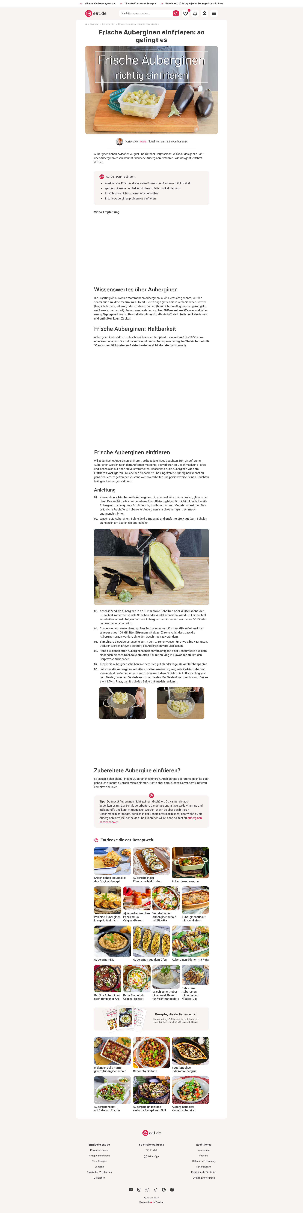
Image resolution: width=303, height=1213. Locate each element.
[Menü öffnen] (214, 13)
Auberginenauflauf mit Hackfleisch (193, 918)
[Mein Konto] (204, 13)
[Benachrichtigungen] (195, 13)
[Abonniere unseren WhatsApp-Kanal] (147, 1189)
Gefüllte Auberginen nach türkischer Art (107, 997)
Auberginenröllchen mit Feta (190, 959)
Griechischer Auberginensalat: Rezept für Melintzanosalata (165, 995)
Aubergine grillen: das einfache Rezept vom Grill (149, 1108)
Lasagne (99, 1166)
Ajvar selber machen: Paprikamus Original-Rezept (136, 917)
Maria (143, 141)
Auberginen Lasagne (185, 881)
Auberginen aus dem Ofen (150, 959)
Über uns (203, 1155)
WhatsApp (153, 1156)
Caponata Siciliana (145, 1071)
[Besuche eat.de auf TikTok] (155, 1189)
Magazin (94, 24)
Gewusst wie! (108, 24)
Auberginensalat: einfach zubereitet (184, 1108)
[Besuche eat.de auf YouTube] (131, 1189)
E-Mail (153, 1150)
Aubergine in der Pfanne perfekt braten (147, 879)
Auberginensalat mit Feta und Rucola (107, 1108)
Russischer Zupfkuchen (99, 1172)
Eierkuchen (99, 1177)
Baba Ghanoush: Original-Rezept (133, 997)
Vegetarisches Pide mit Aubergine (184, 1069)
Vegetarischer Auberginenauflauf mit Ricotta (164, 917)
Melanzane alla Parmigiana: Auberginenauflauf (110, 1069)
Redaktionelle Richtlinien (203, 1172)
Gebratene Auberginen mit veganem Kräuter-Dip (190, 994)
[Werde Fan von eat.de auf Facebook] (172, 1189)
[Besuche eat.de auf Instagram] (139, 1189)
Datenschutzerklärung (203, 1161)
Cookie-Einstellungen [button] (204, 1177)
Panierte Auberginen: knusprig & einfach (107, 918)
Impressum (204, 1150)
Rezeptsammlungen (99, 1155)
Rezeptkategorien (99, 1150)
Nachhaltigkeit (203, 1166)
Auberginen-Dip (104, 959)
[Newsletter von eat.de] (151, 1019)
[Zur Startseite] (96, 13)
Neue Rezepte (99, 1161)
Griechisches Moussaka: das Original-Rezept (110, 879)
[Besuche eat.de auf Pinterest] (163, 1189)
